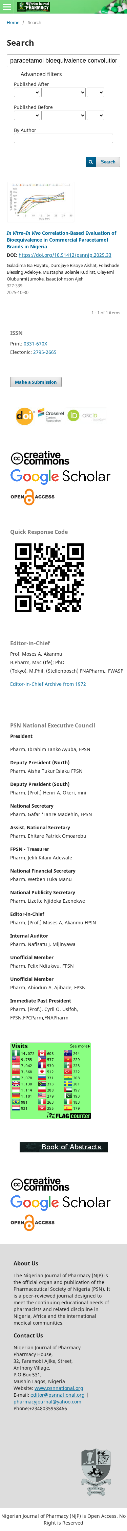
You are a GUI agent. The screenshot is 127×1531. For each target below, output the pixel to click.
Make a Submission (36, 382)
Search (108, 161)
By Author (25, 130)
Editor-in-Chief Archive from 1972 (48, 684)
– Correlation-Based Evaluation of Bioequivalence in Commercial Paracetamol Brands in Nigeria (61, 240)
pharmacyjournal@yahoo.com (47, 1401)
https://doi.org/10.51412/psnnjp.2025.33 (65, 255)
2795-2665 (45, 352)
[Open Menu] (7, 7)
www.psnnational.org (59, 1388)
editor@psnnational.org (57, 1395)
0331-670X (35, 343)
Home (13, 22)
